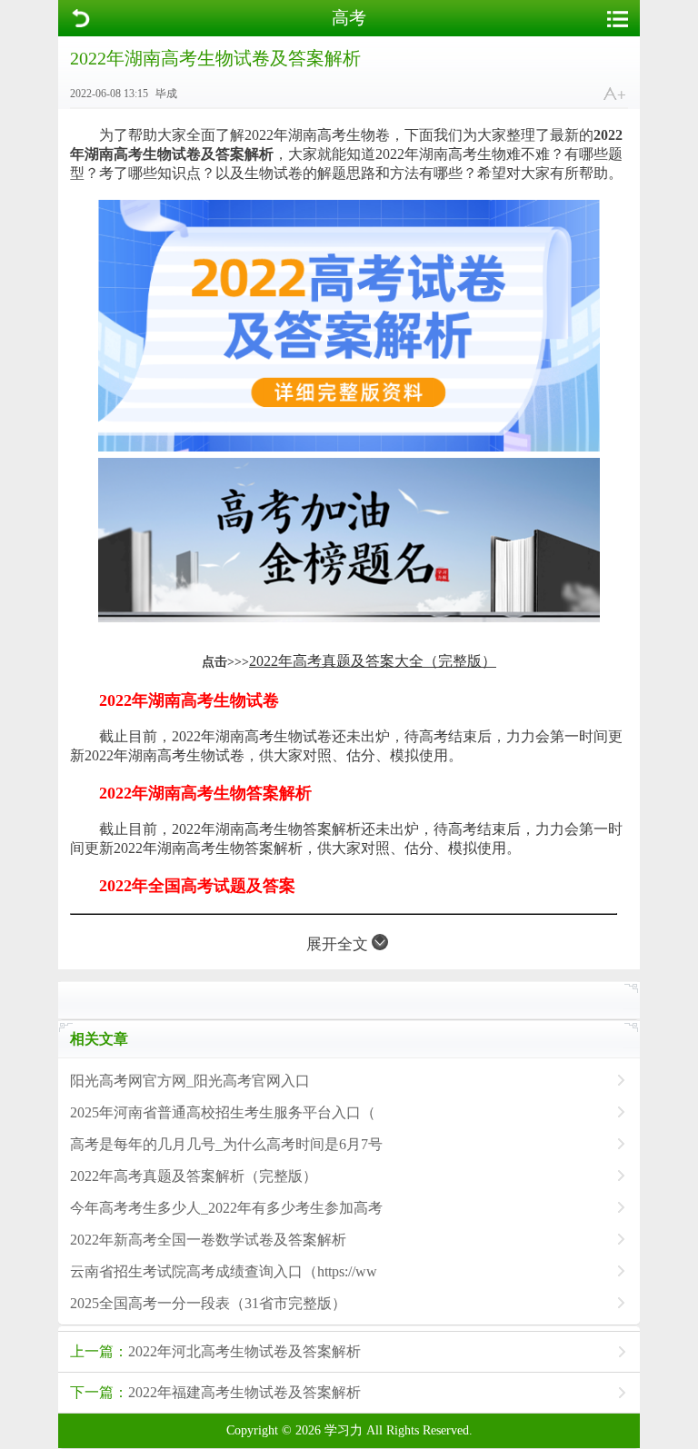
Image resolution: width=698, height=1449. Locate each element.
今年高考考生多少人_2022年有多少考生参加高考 (226, 1208)
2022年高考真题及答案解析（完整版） (193, 1176)
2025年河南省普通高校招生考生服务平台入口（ (222, 1112)
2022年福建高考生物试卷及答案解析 (215, 1392)
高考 (349, 17)
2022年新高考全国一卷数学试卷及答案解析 (208, 1239)
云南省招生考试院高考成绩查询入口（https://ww (223, 1271)
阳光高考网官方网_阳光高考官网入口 (190, 1080)
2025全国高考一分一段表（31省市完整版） (208, 1303)
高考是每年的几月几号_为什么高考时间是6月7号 (226, 1144)
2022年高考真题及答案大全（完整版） (372, 661)
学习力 (343, 1430)
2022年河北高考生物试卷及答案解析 (215, 1351)
